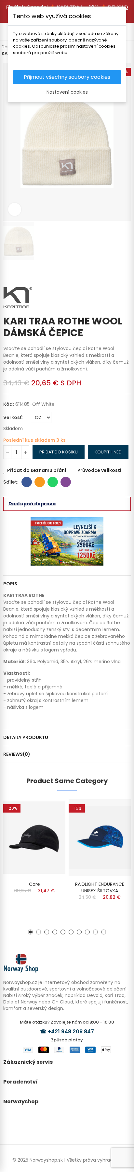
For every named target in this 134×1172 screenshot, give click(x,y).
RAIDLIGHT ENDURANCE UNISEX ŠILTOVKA (99, 887)
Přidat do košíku (58, 452)
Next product (126, 273)
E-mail (39, 482)
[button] (30, 932)
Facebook (26, 482)
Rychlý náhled (49, 823)
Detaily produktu (25, 737)
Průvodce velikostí (99, 470)
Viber (65, 482)
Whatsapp (52, 482)
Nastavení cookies (67, 92)
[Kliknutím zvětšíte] (14, 209)
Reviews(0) (16, 754)
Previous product (116, 273)
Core (34, 884)
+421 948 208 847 (71, 1031)
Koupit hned (108, 452)
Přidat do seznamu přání (36, 470)
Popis (10, 583)
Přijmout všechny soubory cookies (67, 77)
